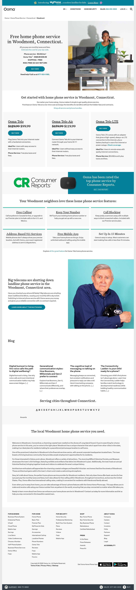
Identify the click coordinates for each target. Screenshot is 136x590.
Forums (34, 557)
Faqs (9, 554)
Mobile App (12, 529)
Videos (58, 532)
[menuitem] (131, 9)
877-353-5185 (43, 74)
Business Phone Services (16, 548)
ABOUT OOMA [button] (109, 514)
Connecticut (31, 18)
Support (107, 535)
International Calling (39, 535)
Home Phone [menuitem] (75, 9)
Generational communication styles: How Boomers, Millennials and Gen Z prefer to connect (51, 371)
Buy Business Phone (87, 523)
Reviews (35, 548)
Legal (106, 541)
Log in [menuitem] (123, 9)
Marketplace (84, 526)
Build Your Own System (64, 523)
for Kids (38, 526)
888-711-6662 (23, 587)
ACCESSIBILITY (109, 545)
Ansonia (23, 417)
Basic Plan (35, 520)
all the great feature (57, 251)
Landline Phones (38, 538)
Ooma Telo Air (62, 121)
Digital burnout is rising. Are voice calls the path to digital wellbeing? (21, 368)
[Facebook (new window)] (9, 564)
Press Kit (83, 548)
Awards (82, 545)
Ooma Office (12, 551)
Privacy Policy (46, 565)
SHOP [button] (82, 514)
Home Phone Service (18, 18)
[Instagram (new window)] (27, 564)
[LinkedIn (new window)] (18, 564)
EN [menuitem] (64, 9)
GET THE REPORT (101, 189)
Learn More (93, 2)
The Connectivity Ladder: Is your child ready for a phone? (111, 368)
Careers (106, 520)
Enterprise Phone (14, 520)
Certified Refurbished (87, 529)
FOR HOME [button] (36, 514)
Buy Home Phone (86, 517)
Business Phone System (16, 517)
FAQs (106, 529)
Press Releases (85, 542)
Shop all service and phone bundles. (68, 108)
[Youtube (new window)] (23, 564)
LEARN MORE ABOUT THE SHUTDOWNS (27, 307)
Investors (107, 526)
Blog (11, 341)
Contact (107, 523)
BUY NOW (35, 69)
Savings (11, 532)
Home (7, 18)
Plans (58, 526)
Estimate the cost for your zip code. (35, 50)
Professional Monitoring (64, 520)
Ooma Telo (16, 121)
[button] (91, 536)
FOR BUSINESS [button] (13, 514)
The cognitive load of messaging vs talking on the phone (82, 368)
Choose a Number (14, 541)
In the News (84, 539)
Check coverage (114, 145)
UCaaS (10, 523)
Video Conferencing (15, 538)
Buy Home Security (86, 520)
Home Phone (36, 517)
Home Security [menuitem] (90, 9)
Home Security (61, 517)
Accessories (36, 532)
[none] (131, 9)
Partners (107, 532)
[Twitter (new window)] (14, 564)
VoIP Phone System (14, 545)
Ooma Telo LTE (107, 121)
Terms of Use (35, 565)
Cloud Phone (12, 526)
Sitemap (55, 565)
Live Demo (12, 535)
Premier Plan (36, 523)
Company (107, 517)
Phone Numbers (37, 541)
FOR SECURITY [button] (61, 514)
